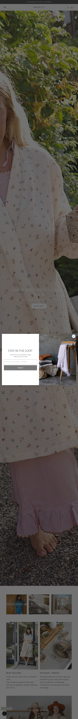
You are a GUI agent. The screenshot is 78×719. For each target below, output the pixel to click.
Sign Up (20, 368)
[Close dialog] (73, 336)
